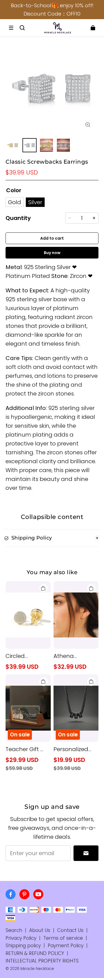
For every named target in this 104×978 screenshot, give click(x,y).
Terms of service (63, 938)
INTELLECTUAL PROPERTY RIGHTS (42, 960)
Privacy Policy (21, 938)
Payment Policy (65, 945)
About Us (39, 930)
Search (14, 930)
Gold (14, 202)
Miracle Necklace (37, 968)
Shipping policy (23, 945)
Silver (35, 202)
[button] (11, 27)
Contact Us (70, 930)
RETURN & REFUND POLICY (35, 953)
